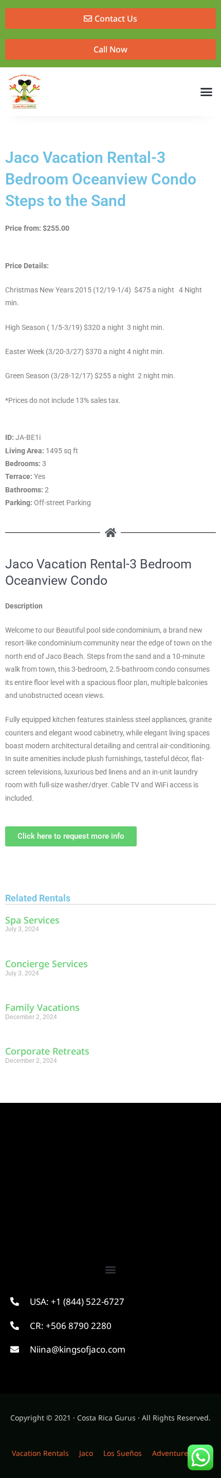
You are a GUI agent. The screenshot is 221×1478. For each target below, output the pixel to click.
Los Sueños (122, 1453)
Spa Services (32, 920)
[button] (206, 92)
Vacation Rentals (40, 1453)
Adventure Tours (180, 1453)
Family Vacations (42, 1007)
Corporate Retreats (47, 1051)
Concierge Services (46, 963)
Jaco (86, 1453)
